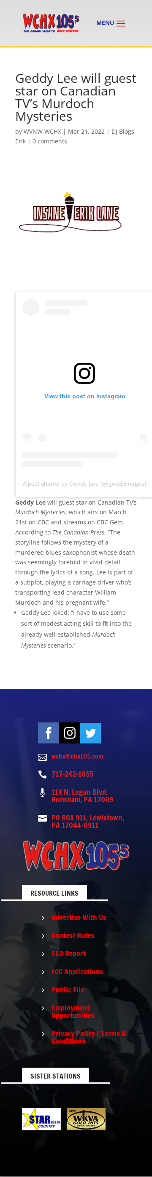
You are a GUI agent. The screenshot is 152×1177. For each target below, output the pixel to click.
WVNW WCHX (42, 131)
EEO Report (69, 953)
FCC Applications (77, 971)
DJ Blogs (122, 131)
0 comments (50, 141)
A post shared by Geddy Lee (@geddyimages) (85, 483)
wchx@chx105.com (77, 756)
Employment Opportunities (73, 1011)
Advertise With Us (79, 917)
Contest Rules (73, 935)
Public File (68, 989)
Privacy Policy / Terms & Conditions (89, 1037)
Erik (20, 141)
